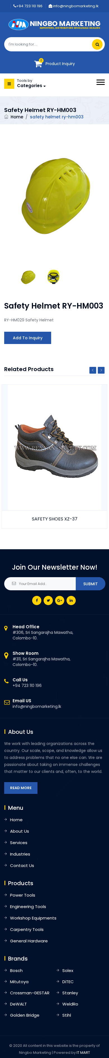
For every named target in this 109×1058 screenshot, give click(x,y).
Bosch (16, 970)
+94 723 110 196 (29, 6)
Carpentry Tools (27, 929)
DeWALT (18, 1004)
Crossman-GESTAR (29, 993)
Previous (92, 370)
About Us (19, 831)
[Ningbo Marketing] (54, 24)
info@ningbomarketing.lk (75, 6)
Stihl (66, 1015)
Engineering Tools (28, 906)
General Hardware (29, 941)
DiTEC (68, 982)
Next (101, 370)
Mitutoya (19, 982)
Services (18, 843)
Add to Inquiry (27, 338)
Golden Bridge (24, 1015)
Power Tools (22, 895)
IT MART (83, 1052)
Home (17, 117)
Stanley (70, 993)
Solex (67, 970)
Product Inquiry (60, 63)
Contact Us (22, 865)
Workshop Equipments (33, 918)
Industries (20, 854)
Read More (21, 787)
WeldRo (70, 1004)
